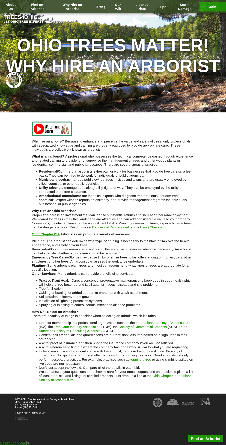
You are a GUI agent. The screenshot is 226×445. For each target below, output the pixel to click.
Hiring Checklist (152, 227)
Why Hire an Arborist (72, 7)
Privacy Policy (22, 412)
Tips (162, 7)
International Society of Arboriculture (163, 323)
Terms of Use (39, 412)
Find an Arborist (37, 7)
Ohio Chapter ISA (46, 234)
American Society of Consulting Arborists (69, 331)
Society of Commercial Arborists (143, 327)
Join (212, 7)
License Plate (141, 7)
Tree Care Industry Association (77, 327)
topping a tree (140, 359)
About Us (11, 7)
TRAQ (100, 7)
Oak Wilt (118, 7)
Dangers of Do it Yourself (111, 227)
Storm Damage (184, 7)
